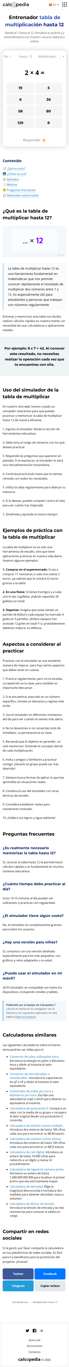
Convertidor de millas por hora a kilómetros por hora (31, 1093)
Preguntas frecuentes (21, 190)
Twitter (18, 1274)
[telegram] (41, 1331)
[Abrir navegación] (64, 4)
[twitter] (27, 1331)
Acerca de (34, 1340)
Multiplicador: (47, 56)
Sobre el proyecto (25, 1016)
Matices (12, 184)
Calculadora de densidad (26, 1186)
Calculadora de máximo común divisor (35, 1139)
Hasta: (23, 56)
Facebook (50, 1274)
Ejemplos (13, 179)
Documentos (34, 1346)
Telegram (18, 1286)
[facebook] (34, 1331)
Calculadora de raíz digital (27, 1152)
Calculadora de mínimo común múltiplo (36, 1126)
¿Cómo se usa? (17, 174)
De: (6, 56)
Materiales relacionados (23, 195)
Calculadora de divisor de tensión (32, 1204)
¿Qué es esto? (16, 168)
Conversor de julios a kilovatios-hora (34, 1057)
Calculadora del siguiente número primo (37, 1169)
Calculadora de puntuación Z (29, 1108)
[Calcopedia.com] (20, 5)
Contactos (34, 1352)
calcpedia (29, 1359)
